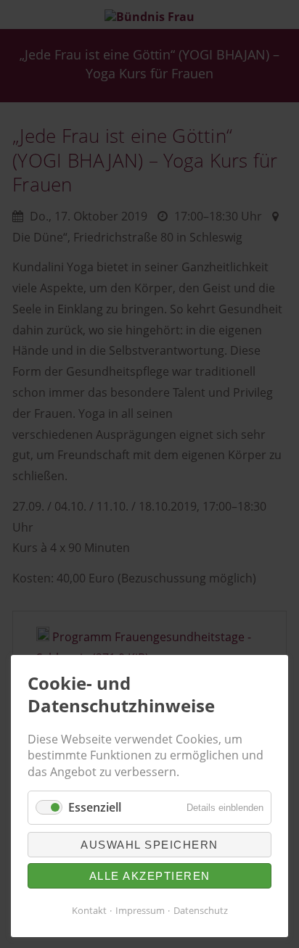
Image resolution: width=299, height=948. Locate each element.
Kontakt (89, 910)
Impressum (140, 910)
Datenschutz (200, 910)
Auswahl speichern (149, 844)
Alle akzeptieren (149, 876)
